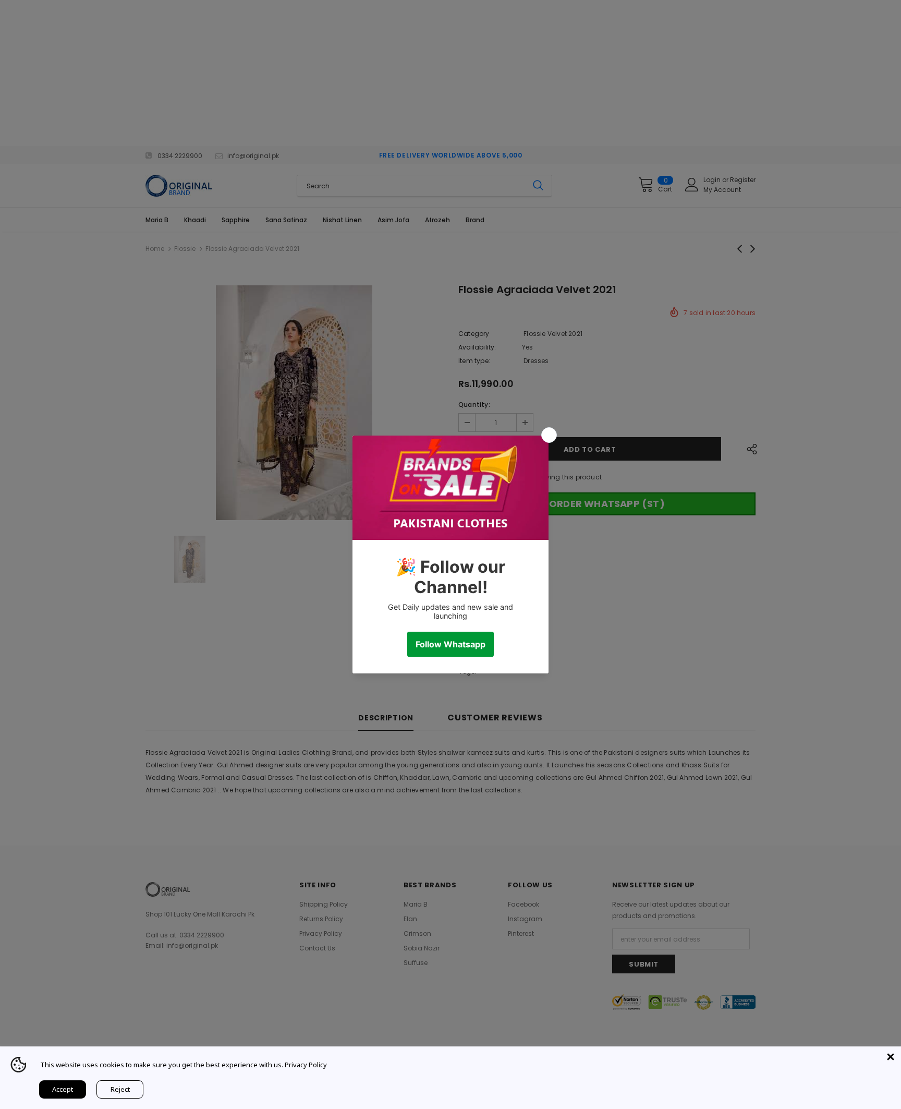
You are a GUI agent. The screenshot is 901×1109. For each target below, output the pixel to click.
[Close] (890, 1057)
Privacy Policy (306, 1064)
